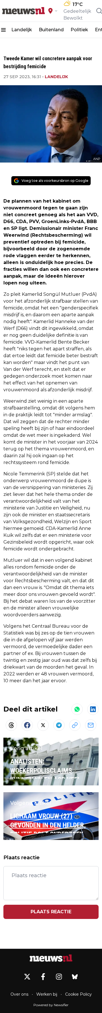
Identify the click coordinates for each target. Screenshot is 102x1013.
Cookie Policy (78, 994)
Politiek (79, 29)
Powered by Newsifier (51, 1005)
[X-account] (27, 976)
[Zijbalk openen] (3, 29)
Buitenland (51, 29)
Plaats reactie (51, 911)
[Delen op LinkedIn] (93, 709)
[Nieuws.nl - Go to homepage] (51, 958)
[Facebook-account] (43, 976)
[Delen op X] (43, 725)
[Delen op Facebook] (27, 725)
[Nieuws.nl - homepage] (23, 10)
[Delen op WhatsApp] (77, 709)
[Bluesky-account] (74, 976)
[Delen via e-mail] (90, 725)
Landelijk (21, 29)
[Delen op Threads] (11, 725)
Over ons (19, 994)
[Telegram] (59, 725)
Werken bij (46, 994)
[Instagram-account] (59, 976)
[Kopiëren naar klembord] (74, 725)
